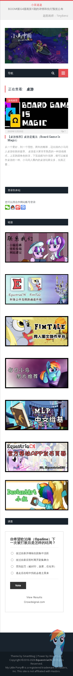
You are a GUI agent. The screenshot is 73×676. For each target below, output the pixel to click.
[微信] (7, 208)
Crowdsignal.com (34, 601)
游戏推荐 (13, 100)
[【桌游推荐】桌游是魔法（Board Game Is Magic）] (36, 114)
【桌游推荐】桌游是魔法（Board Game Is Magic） (34, 138)
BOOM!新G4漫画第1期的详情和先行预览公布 (35, 9)
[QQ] (13, 208)
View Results (34, 597)
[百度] (23, 208)
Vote (18, 585)
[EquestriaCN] (36, 45)
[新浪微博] (18, 208)
